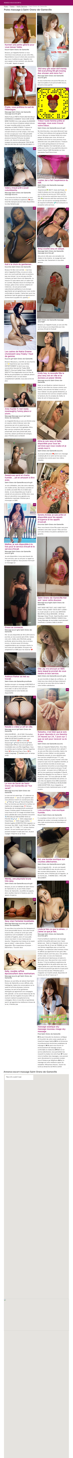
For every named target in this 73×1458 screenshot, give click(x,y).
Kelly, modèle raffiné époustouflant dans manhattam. (20, 972)
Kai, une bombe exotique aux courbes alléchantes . (51, 860)
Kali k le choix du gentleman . (18, 264)
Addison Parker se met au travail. (17, 677)
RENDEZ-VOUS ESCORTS (12, 3)
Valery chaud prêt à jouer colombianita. (17, 189)
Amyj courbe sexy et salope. (51, 248)
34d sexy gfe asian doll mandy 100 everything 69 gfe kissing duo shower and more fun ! (52, 70)
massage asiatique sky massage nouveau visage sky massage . (51, 1029)
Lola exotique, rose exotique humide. (51, 811)
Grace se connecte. (14, 627)
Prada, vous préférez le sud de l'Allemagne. (19, 108)
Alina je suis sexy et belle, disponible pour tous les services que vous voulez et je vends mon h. (52, 444)
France (12, 6)
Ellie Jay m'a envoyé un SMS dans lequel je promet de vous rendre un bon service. (52, 671)
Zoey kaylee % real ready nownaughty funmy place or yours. (18, 411)
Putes (6, 6)
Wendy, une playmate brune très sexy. (18, 880)
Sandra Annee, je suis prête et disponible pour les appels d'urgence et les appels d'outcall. (52, 518)
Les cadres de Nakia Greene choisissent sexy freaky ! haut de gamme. (19, 353)
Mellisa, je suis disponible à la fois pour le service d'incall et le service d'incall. (20, 546)
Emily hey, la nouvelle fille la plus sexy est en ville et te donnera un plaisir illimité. (51, 375)
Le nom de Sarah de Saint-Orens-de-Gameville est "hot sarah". (18, 785)
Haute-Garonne (22, 6)
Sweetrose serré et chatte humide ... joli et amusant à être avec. (20, 477)
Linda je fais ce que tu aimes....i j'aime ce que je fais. (52, 930)
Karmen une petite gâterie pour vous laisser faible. (19, 46)
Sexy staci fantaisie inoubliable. (20, 921)
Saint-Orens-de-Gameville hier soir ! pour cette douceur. (52, 599)
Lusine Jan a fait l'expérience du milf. (53, 181)
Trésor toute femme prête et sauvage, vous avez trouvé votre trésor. (51, 123)
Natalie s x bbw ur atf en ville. (19, 727)
